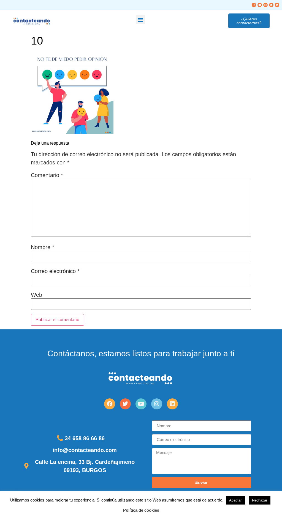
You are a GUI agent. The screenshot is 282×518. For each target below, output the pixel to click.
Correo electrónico (55, 271)
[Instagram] (254, 5)
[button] (140, 19)
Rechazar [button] (259, 500)
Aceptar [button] (235, 500)
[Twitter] (277, 5)
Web (36, 294)
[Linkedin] (271, 5)
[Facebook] (265, 5)
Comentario (47, 175)
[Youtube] (259, 5)
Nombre (42, 247)
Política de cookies (141, 510)
